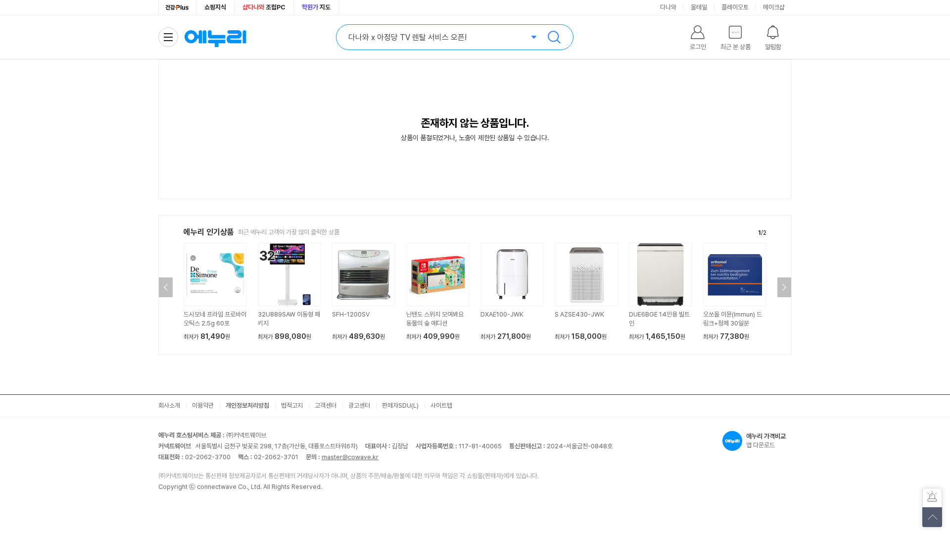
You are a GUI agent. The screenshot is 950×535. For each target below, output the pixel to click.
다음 (784, 287)
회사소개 (169, 405)
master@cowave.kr (350, 457)
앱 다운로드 (766, 440)
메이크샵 (774, 7)
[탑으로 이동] (932, 517)
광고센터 (359, 405)
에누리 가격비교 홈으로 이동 (215, 37)
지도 (316, 7)
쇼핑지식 (215, 7)
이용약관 (203, 405)
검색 (554, 37)
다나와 (668, 7)
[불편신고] (932, 498)
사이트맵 (441, 405)
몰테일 (699, 7)
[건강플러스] (177, 7)
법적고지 (292, 405)
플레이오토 (735, 7)
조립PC (263, 7)
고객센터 (325, 405)
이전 (166, 287)
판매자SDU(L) (400, 405)
